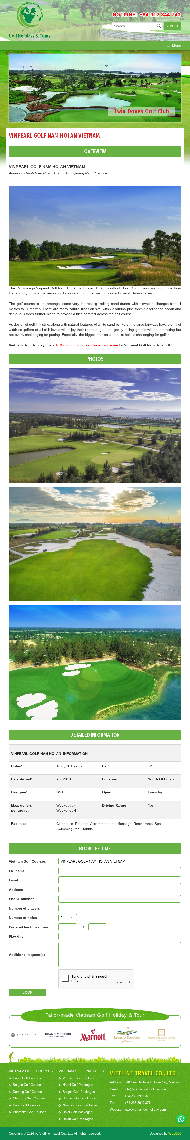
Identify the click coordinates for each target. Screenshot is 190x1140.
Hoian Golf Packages (78, 1119)
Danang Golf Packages (79, 1098)
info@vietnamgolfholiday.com (146, 1089)
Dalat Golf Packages (77, 1112)
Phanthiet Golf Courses (29, 1112)
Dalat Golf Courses (26, 1105)
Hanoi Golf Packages (78, 1085)
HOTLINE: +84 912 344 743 (147, 14)
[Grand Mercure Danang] (29, 1035)
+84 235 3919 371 (137, 1103)
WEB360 (174, 1133)
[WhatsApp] (181, 1119)
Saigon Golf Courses (28, 1085)
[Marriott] (64, 1035)
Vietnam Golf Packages (80, 1078)
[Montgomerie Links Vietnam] (132, 1035)
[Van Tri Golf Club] (167, 1035)
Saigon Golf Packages (79, 1092)
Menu (176, 45)
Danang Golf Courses (28, 1092)
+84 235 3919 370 (137, 1096)
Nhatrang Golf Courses (29, 1098)
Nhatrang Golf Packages (80, 1105)
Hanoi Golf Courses (27, 1078)
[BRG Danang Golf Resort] (98, 1035)
